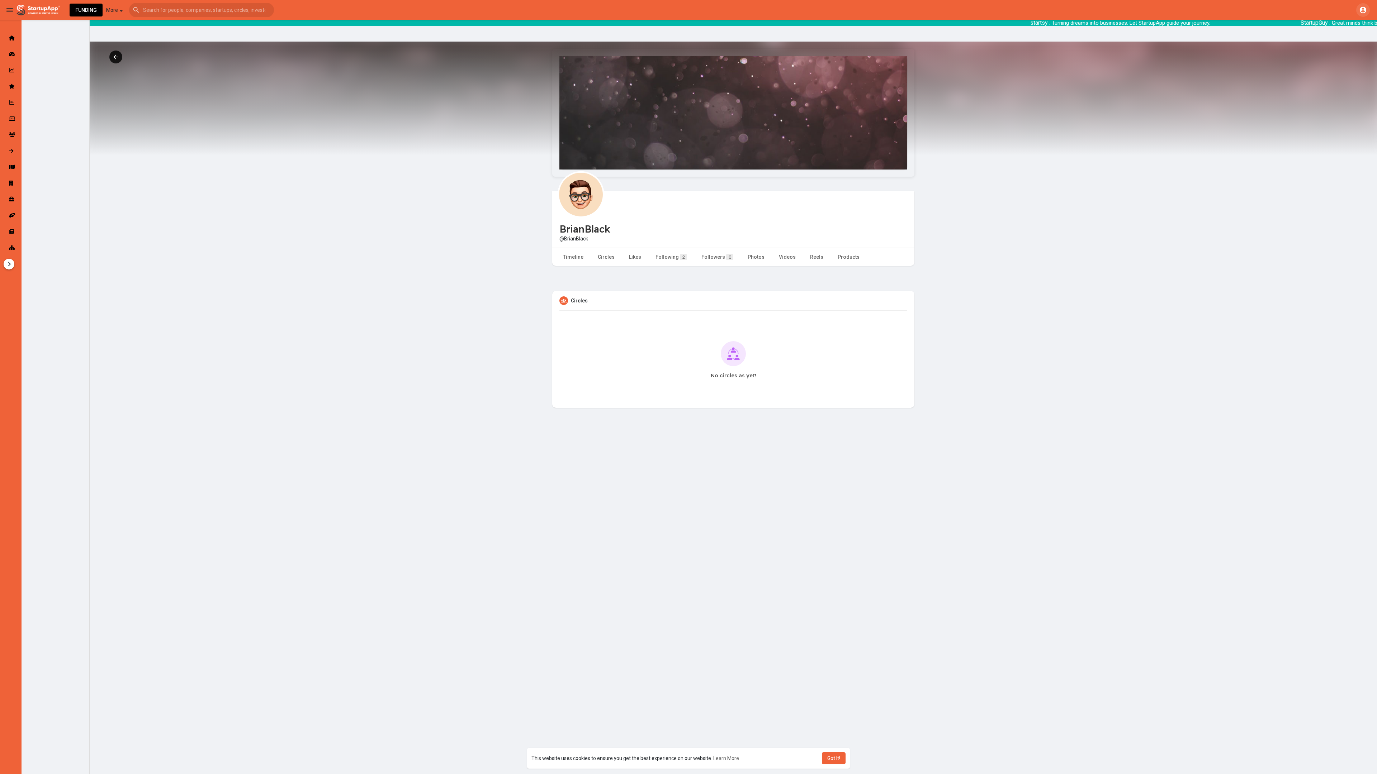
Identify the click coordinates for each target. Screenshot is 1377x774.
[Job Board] (10, 199)
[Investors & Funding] (10, 134)
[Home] (10, 38)
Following (670, 257)
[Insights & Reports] (10, 102)
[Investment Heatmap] (10, 167)
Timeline (573, 257)
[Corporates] (10, 183)
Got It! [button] (833, 758)
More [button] (112, 10)
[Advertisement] (733, 486)
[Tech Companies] (10, 118)
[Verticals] (10, 247)
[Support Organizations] (10, 215)
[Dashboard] (10, 54)
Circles (606, 257)
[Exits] (10, 150)
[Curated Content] (10, 86)
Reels (816, 257)
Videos (787, 257)
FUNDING (86, 10)
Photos (756, 257)
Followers (716, 257)
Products (849, 257)
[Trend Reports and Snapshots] (10, 231)
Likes (635, 257)
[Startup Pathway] (10, 70)
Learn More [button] (726, 758)
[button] (201, 10)
